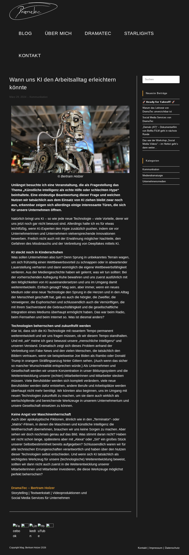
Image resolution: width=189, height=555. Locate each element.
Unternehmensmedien (154, 181)
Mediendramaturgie (152, 175)
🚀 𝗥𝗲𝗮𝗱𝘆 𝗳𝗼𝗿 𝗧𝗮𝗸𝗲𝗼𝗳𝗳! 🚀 (158, 102)
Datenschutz (172, 547)
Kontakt (142, 547)
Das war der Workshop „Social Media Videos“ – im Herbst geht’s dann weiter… (160, 144)
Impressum (155, 547)
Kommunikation (39, 96)
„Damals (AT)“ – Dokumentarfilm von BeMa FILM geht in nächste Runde (159, 131)
